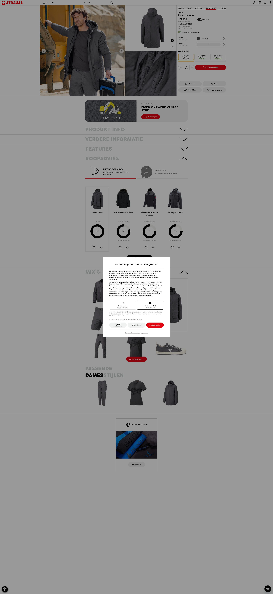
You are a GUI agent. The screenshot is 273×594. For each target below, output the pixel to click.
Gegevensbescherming (132, 333)
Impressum (144, 333)
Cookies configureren (118, 325)
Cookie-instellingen (117, 314)
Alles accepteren (155, 325)
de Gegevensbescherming (133, 319)
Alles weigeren (136, 325)
